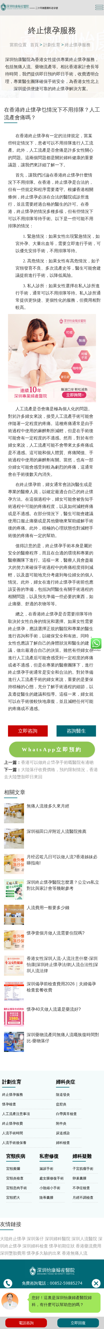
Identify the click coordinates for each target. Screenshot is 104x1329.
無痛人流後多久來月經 (48, 806)
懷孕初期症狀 (62, 1246)
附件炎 (61, 1123)
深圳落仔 (35, 1239)
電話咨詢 (26, 1322)
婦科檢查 (63, 1142)
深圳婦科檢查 (35, 1246)
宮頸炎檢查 (14, 1178)
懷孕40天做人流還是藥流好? (54, 1009)
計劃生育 (51, 45)
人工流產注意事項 (16, 1113)
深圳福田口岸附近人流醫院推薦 (56, 831)
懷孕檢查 (9, 1104)
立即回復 (78, 1322)
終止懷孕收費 (12, 1123)
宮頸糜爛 (13, 1168)
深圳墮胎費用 (13, 1253)
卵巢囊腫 (79, 1178)
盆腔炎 (61, 1104)
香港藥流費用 (88, 1246)
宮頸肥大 (13, 1197)
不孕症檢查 (81, 1187)
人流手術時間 (12, 1133)
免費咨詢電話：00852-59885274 (52, 1283)
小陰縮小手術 (49, 1187)
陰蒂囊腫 (46, 1197)
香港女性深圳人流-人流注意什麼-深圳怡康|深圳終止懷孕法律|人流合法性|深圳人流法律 (62, 964)
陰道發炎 (63, 1094)
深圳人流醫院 (84, 1239)
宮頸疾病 (15, 1156)
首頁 (34, 45)
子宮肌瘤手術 (83, 1168)
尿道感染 (63, 1133)
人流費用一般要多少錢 (48, 907)
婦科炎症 (65, 1082)
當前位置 (18, 45)
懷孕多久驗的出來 (44, 1253)
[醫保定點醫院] (36, 7)
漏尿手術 (46, 1168)
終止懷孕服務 (77, 45)
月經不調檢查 (83, 1197)
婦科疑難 (82, 1156)
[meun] (99, 7)
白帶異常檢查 (66, 1113)
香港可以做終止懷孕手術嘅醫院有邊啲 (57, 762)
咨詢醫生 (76, 730)
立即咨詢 (27, 730)
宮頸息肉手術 (16, 1187)
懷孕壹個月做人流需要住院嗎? (56, 933)
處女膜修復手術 (51, 1178)
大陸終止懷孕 (13, 1239)
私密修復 (49, 1156)
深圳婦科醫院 (57, 1239)
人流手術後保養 (14, 1142)
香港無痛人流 (74, 1253)
